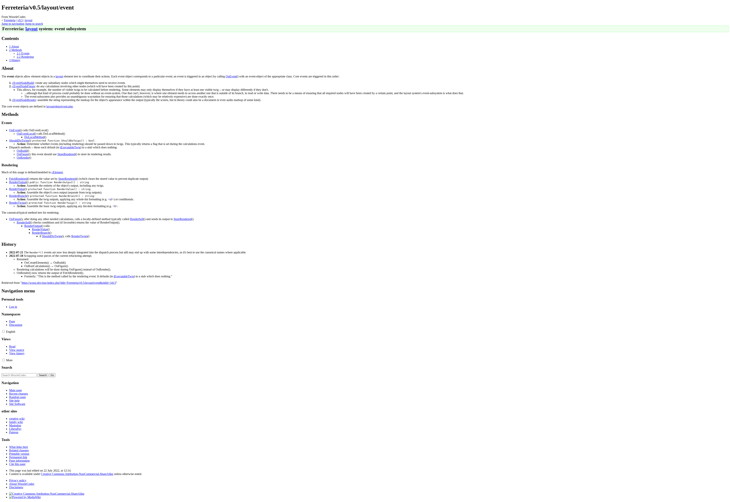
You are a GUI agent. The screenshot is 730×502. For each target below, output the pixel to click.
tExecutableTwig (70, 147)
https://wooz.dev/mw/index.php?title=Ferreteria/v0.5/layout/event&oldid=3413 (69, 282)
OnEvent (231, 76)
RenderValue (17, 189)
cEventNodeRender (24, 100)
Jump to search (34, 23)
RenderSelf (137, 219)
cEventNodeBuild (23, 82)
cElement (57, 172)
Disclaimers (16, 487)
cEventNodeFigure (23, 86)
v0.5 (20, 20)
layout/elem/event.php (59, 106)
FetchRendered (18, 178)
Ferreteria (9, 20)
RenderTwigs (17, 202)
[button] (3, 331)
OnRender (23, 157)
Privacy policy (17, 480)
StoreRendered (66, 154)
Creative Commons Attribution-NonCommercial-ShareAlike (77, 474)
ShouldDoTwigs (19, 140)
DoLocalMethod (34, 137)
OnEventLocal (25, 133)
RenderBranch (18, 195)
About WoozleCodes (21, 483)
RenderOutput (17, 182)
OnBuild (22, 150)
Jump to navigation (13, 23)
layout (28, 20)
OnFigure (22, 154)
